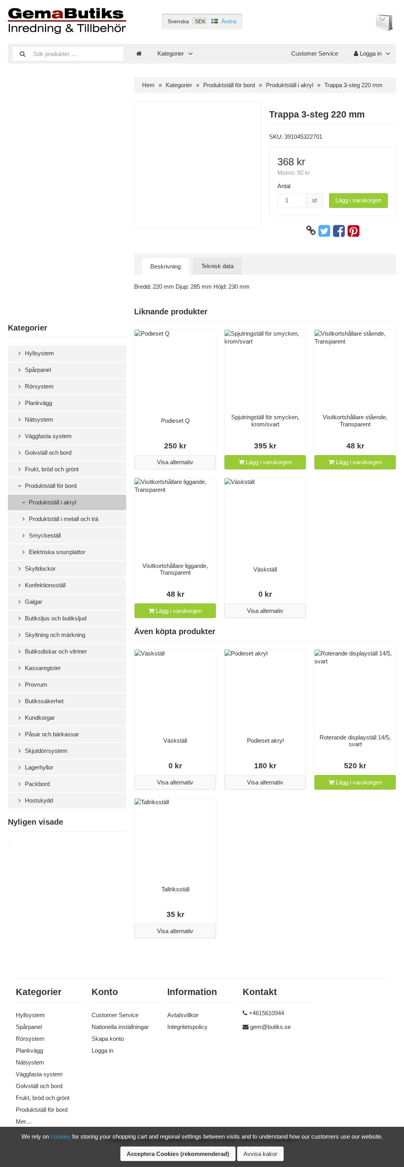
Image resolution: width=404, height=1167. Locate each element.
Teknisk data (217, 266)
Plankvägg (37, 403)
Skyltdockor (39, 568)
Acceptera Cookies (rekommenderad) (178, 1153)
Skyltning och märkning (54, 634)
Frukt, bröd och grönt (51, 469)
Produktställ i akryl (51, 502)
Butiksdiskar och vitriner (55, 651)
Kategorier (170, 53)
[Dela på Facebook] (339, 231)
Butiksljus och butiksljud (54, 618)
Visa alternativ (175, 462)
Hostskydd (38, 800)
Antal (283, 186)
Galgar (32, 601)
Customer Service (314, 53)
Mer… (24, 1121)
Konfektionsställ (44, 585)
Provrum (35, 684)
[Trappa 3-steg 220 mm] (20, 844)
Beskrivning (165, 266)
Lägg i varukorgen (358, 200)
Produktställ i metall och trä (62, 518)
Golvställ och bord (47, 452)
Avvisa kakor (260, 1153)
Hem (148, 85)
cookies (60, 1136)
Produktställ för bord (50, 485)
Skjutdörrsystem (45, 750)
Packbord (36, 783)
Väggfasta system (47, 436)
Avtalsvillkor (182, 1015)
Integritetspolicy (187, 1026)
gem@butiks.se (270, 1026)
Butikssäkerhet (43, 701)
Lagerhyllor (38, 767)
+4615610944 (266, 1013)
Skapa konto (108, 1038)
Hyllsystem (38, 353)
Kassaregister (42, 668)
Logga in (370, 53)
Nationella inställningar (120, 1026)
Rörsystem (38, 386)
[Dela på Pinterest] (353, 231)
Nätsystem (38, 419)
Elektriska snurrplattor (56, 552)
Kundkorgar (39, 717)
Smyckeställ (44, 535)
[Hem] (139, 53)
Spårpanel (37, 369)
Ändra (228, 21)
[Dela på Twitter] (324, 231)
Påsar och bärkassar (51, 734)
